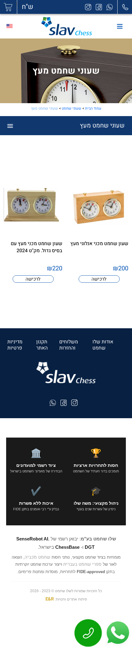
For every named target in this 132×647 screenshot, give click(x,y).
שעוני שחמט (71, 108)
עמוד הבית (93, 108)
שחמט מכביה (37, 557)
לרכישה (99, 279)
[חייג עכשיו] (88, 633)
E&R (49, 599)
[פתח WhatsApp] (117, 633)
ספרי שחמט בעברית (82, 564)
